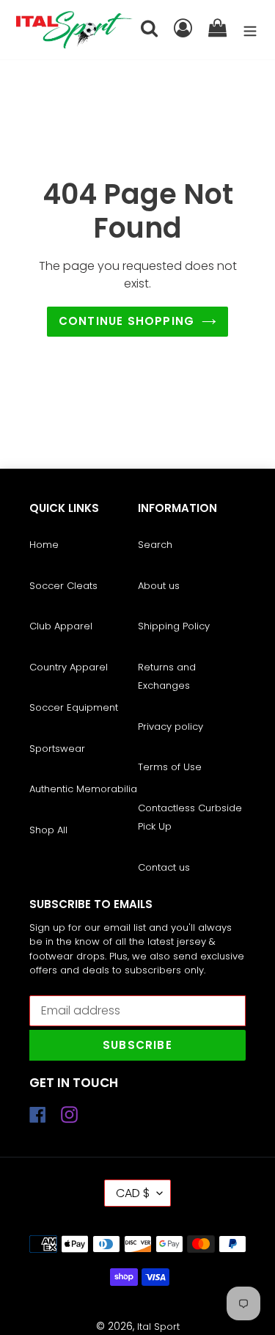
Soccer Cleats (63, 586)
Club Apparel (60, 626)
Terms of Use (170, 767)
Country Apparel (68, 667)
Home (44, 545)
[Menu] (250, 30)
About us (159, 586)
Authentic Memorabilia (83, 789)
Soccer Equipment (73, 707)
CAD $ (133, 1193)
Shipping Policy (174, 626)
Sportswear (57, 749)
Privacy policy (170, 727)
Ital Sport (158, 1327)
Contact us (164, 867)
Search (155, 545)
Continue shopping (126, 321)
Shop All (48, 830)
